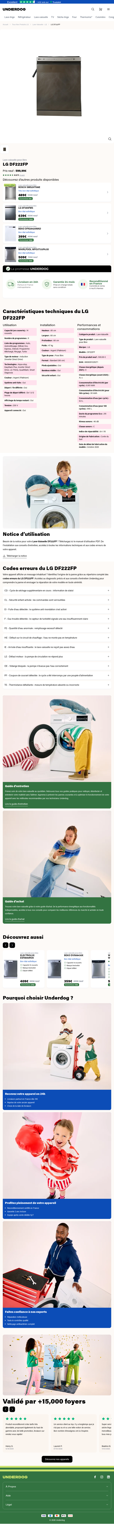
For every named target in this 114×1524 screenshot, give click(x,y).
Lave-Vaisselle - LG (40, 25)
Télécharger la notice (17, 556)
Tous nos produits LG (20, 25)
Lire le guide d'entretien (16, 804)
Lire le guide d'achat (14, 919)
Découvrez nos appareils (57, 1459)
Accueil (5, 25)
